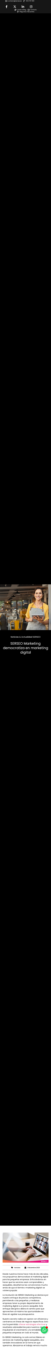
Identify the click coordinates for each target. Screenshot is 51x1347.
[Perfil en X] (15, 6)
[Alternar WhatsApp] (44, 1330)
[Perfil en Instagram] (32, 6)
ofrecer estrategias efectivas (32, 1324)
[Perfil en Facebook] (7, 6)
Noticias (17, 1268)
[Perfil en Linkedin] (23, 6)
